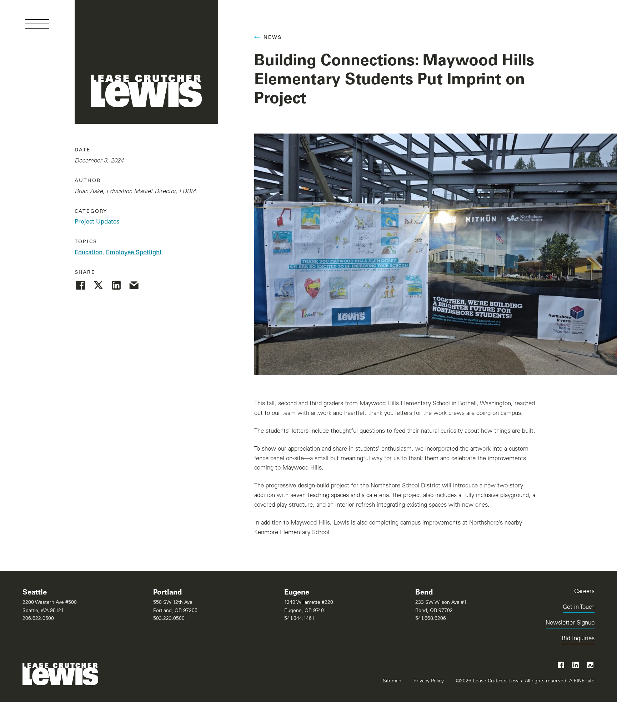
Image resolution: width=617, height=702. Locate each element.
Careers (584, 592)
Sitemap (392, 681)
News (273, 37)
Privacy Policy (428, 681)
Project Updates (97, 222)
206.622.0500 (38, 618)
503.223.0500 (169, 618)
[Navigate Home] (147, 62)
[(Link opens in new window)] (80, 285)
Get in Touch (579, 608)
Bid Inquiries (578, 640)
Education (88, 253)
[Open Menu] (37, 24)
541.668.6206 (430, 618)
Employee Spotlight (134, 253)
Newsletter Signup (570, 623)
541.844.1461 (299, 618)
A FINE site (581, 681)
